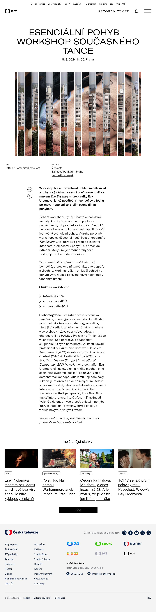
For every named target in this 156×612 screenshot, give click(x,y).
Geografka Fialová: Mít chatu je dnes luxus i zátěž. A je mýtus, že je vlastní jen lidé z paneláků (95, 489)
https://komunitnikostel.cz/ (23, 167)
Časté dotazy (41, 578)
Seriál (122, 473)
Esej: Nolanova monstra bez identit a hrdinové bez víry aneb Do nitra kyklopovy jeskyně (20, 489)
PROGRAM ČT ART (113, 11)
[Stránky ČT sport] (103, 544)
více (78, 510)
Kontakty (39, 583)
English (26, 597)
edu (111, 3)
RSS (149, 597)
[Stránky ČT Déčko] (72, 554)
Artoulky (86, 473)
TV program (90, 3)
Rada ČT (38, 563)
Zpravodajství (55, 3)
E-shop (8, 573)
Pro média (39, 544)
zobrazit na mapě (62, 175)
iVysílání (77, 3)
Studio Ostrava (42, 559)
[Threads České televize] (148, 534)
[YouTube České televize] (136, 534)
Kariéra (38, 568)
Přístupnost (59, 597)
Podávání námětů (43, 573)
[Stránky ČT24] (73, 544)
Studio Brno (40, 554)
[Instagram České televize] (124, 534)
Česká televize (38, 3)
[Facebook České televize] (130, 534)
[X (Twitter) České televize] (142, 534)
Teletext (9, 559)
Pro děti (103, 3)
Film (8, 473)
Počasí (8, 568)
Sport (67, 3)
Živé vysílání (11, 549)
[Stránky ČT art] (101, 554)
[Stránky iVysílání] (137, 544)
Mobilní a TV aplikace (16, 578)
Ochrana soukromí (42, 597)
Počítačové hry (51, 473)
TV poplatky (11, 554)
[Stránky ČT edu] (137, 553)
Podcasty (9, 563)
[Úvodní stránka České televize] (21, 533)
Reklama (39, 549)
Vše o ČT (120, 3)
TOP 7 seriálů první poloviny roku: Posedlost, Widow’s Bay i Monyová (134, 486)
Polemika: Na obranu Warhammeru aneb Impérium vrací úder (59, 486)
